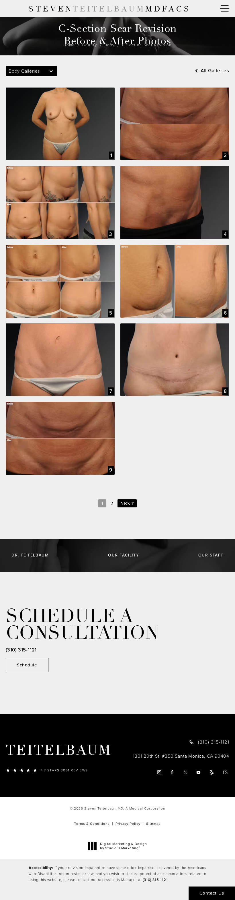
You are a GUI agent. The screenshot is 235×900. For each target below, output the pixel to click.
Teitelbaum (59, 750)
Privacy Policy (127, 823)
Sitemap (153, 823)
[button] (224, 8)
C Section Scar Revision (147, 45)
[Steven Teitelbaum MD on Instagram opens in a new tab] (159, 772)
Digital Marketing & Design (123, 846)
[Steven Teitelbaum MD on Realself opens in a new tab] (225, 772)
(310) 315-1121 (155, 879)
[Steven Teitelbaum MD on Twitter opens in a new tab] (185, 772)
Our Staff (211, 555)
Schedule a (82, 625)
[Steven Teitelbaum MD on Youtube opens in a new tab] (199, 772)
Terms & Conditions (92, 823)
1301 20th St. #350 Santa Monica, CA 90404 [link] (181, 756)
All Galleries (214, 70)
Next (127, 504)
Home (69, 45)
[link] (60, 770)
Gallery (89, 45)
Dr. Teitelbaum (30, 555)
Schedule (27, 665)
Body (110, 45)
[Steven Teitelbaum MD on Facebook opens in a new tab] (172, 772)
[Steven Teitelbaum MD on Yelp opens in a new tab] (212, 772)
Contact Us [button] (211, 893)
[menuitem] (159, 772)
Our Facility (123, 555)
